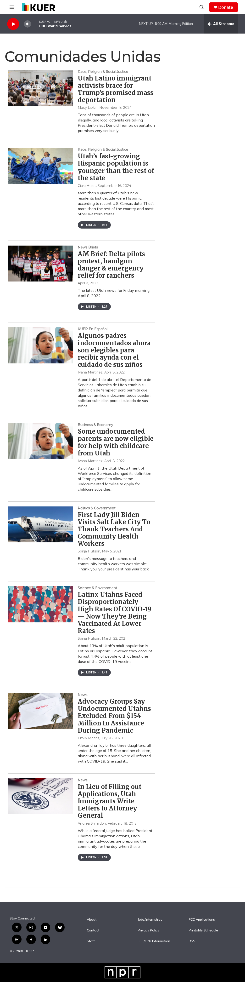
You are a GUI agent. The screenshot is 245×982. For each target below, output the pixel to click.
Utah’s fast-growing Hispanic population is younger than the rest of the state (116, 167)
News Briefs (88, 247)
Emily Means (88, 738)
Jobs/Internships (150, 920)
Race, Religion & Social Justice (103, 71)
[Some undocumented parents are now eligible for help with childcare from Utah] (40, 441)
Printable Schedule (203, 930)
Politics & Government (97, 508)
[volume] (27, 24)
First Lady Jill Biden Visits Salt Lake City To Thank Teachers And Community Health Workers (114, 529)
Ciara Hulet (87, 186)
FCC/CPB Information (154, 941)
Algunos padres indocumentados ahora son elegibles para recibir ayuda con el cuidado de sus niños (114, 350)
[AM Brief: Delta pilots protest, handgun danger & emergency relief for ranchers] (40, 263)
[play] (13, 24)
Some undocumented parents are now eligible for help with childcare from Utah (116, 442)
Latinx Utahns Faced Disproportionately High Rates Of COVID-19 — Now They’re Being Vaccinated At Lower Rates (114, 613)
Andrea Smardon (92, 823)
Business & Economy (95, 425)
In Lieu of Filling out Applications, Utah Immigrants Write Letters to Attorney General (109, 801)
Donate (225, 7)
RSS (192, 941)
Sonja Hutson (89, 551)
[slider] (35, 23)
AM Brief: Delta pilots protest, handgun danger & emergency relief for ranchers (111, 264)
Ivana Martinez (90, 372)
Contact (93, 930)
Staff (91, 941)
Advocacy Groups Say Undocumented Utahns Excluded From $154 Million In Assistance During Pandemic (114, 715)
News (82, 695)
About (91, 920)
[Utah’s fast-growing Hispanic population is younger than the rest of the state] (40, 166)
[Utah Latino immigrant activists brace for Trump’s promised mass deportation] (40, 88)
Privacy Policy (148, 930)
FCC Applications (202, 920)
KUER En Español (92, 329)
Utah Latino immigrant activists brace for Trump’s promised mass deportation (115, 89)
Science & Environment (97, 588)
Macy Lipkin (88, 107)
